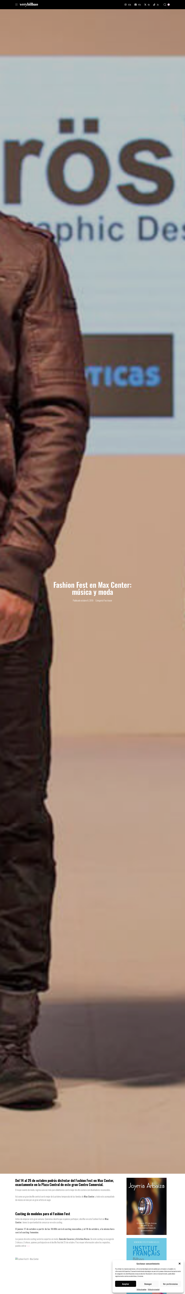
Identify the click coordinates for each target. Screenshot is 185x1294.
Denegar (148, 1283)
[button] (179, 1263)
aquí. (28, 1245)
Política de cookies (141, 1289)
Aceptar (125, 1283)
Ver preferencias (170, 1283)
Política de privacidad (154, 1289)
